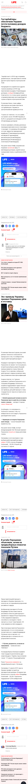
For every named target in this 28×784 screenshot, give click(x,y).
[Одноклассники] (16, 226)
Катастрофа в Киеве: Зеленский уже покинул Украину (14, 780)
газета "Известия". (7, 404)
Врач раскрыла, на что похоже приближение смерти (14, 277)
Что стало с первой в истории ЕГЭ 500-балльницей (12, 263)
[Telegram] (9, 226)
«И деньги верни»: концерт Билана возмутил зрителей (13, 282)
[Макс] (6, 226)
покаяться (12, 432)
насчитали (11, 148)
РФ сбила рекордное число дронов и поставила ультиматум (11, 268)
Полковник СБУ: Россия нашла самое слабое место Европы (13, 288)
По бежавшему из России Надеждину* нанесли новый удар (12, 759)
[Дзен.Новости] (2, 226)
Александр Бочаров (7, 189)
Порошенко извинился (12, 662)
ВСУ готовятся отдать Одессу (9, 273)
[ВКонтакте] (13, 226)
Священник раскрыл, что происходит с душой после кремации (12, 775)
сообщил (10, 93)
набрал (3, 442)
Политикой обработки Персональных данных (11, 7)
